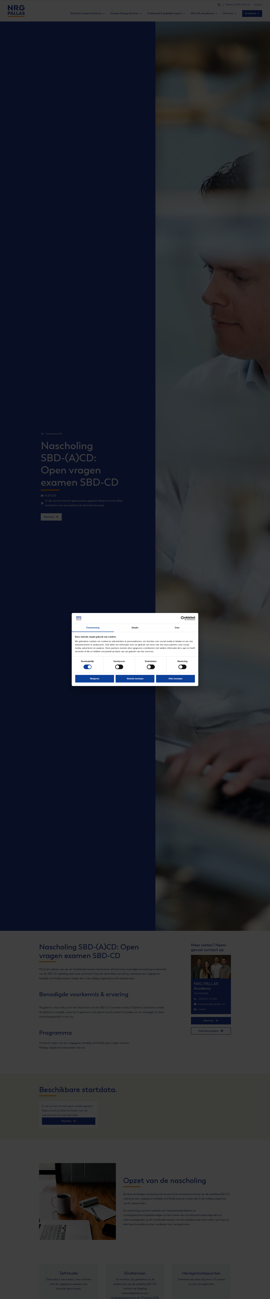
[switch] (116, 667)
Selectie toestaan (135, 678)
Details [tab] (135, 627)
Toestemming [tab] (92, 627)
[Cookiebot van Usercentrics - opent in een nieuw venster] (183, 618)
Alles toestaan (175, 678)
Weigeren (94, 678)
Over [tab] (177, 627)
